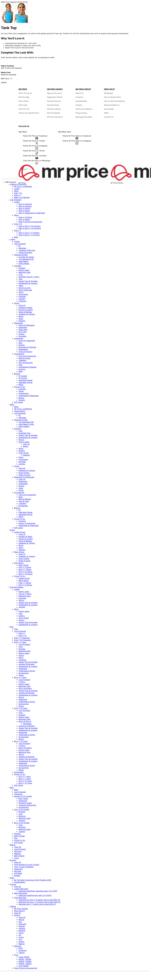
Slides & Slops (24, 475)
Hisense (22, 928)
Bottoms (22, 816)
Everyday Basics (16, 587)
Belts (21, 371)
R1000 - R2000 (25, 959)
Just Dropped (15, 200)
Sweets (17, 875)
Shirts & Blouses (25, 290)
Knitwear (22, 296)
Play (16, 838)
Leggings (22, 301)
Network (17, 946)
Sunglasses (23, 506)
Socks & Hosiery (25, 351)
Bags (21, 497)
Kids (11, 627)
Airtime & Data (53, 105)
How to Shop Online (112, 97)
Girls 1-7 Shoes (25, 567)
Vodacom (23, 950)
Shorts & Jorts (25, 288)
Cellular (13, 906)
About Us (79, 93)
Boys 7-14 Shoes (25, 574)
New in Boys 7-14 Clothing (30, 228)
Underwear (18, 338)
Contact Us (109, 117)
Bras (20, 343)
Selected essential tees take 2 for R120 (35, 895)
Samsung (22, 924)
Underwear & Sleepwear (29, 396)
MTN (21, 948)
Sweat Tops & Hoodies (28, 281)
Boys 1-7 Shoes (25, 569)
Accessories (19, 354)
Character (18, 794)
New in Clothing (25, 204)
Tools (16, 858)
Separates (23, 327)
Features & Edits (21, 255)
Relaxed (26, 455)
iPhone (21, 920)
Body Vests (23, 798)
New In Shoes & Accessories (30, 222)
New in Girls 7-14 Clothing (30, 226)
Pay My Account (54, 101)
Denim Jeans (24, 270)
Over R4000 (24, 966)
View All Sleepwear (27, 325)
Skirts (21, 292)
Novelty (22, 400)
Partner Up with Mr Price (29, 113)
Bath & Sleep (19, 836)
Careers (79, 105)
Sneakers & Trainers (27, 314)
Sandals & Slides (25, 307)
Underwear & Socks (27, 671)
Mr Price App (24, 97)
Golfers (22, 451)
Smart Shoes (24, 473)
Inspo (12, 878)
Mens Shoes (19, 552)
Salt (20, 922)
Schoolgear (19, 772)
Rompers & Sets (25, 803)
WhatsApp (108, 93)
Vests (21, 488)
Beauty (21, 398)
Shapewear (23, 349)
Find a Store (24, 101)
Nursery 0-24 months (23, 796)
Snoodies (22, 336)
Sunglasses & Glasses (27, 367)
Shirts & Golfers (25, 688)
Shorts (21, 440)
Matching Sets (25, 272)
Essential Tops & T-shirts (29, 277)
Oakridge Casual (25, 380)
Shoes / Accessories (27, 523)
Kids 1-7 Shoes (25, 583)
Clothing (17, 266)
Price (16, 955)
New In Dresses (25, 206)
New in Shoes (24, 211)
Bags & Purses (24, 358)
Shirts (21, 448)
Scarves (22, 369)
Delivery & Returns (111, 105)
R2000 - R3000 (25, 961)
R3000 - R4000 (25, 964)
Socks (21, 490)
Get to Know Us (25, 93)
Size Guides (109, 109)
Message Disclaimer (84, 117)
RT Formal (23, 378)
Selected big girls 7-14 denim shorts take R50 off (39, 900)
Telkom (22, 953)
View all (26, 444)
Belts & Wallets (25, 499)
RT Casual (23, 376)
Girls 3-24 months (21, 809)
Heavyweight (19, 411)
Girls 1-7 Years (20, 642)
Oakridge (22, 248)
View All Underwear (27, 340)
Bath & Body (19, 856)
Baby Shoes (23, 565)
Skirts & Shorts (25, 721)
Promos (13, 884)
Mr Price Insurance (55, 117)
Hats (20, 365)
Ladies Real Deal (21, 889)
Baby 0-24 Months (22, 197)
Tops (21, 274)
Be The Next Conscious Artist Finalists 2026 (32, 880)
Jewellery (23, 360)
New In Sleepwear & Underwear (32, 213)
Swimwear (27, 724)
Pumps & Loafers (26, 310)
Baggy (25, 446)
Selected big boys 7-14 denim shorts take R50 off (39, 902)
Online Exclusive (25, 252)
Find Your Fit (24, 109)
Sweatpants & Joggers (28, 283)
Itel (20, 935)
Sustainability (81, 101)
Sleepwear (18, 323)
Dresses (22, 268)
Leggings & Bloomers (27, 805)
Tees (20, 279)
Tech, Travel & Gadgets (23, 867)
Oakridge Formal (25, 382)
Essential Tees (24, 433)
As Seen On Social (26, 257)
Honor (21, 937)
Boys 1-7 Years (20, 677)
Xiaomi (21, 942)
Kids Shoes (18, 563)
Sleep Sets (23, 329)
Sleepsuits (23, 801)
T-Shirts (22, 682)
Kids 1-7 (17, 195)
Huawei (22, 926)
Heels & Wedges (25, 312)
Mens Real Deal (20, 893)
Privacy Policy (81, 113)
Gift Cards (23, 105)
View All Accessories (27, 356)
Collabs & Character (18, 184)
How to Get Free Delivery (114, 101)
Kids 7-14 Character (22, 640)
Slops (21, 318)
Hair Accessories (26, 363)
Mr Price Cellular (54, 109)
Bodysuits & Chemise (27, 347)
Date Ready (23, 261)
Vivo (20, 939)
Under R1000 (24, 957)
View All (22, 305)
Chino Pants (24, 453)
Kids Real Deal (20, 897)
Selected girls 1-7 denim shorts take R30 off (37, 904)
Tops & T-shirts (25, 594)
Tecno (21, 933)
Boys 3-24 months (22, 823)
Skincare (17, 851)
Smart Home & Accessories (25, 968)
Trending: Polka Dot (27, 250)
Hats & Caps (24, 501)
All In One (23, 332)
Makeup (17, 853)
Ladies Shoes (19, 532)
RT (20, 246)
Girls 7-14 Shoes (25, 572)
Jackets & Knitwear (27, 664)
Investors (79, 97)
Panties (22, 345)
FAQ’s (106, 113)
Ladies (17, 189)
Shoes (16, 303)
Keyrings (17, 871)
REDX (21, 385)
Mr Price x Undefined (23, 186)
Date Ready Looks (26, 424)
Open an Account (54, 93)
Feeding (17, 834)
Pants (21, 285)
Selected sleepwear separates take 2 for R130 (38, 891)
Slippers (22, 321)
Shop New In (19, 911)
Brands (17, 374)
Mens (16, 191)
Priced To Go (19, 387)
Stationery (18, 869)
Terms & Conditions (84, 109)
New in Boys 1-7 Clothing (29, 235)
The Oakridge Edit (26, 259)
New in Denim (24, 208)
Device (17, 915)
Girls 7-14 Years (20, 708)
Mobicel (22, 931)
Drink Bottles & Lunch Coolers (26, 864)
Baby (16, 237)
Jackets (22, 299)
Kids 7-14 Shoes (25, 585)
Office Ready (24, 263)
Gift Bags (18, 873)
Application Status (55, 97)
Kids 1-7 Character (22, 638)
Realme (22, 944)
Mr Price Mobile (53, 113)
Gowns (21, 334)
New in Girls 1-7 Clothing (29, 233)
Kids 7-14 (18, 193)
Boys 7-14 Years (21, 741)
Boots (21, 316)
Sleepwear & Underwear (24, 477)
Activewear (23, 294)
